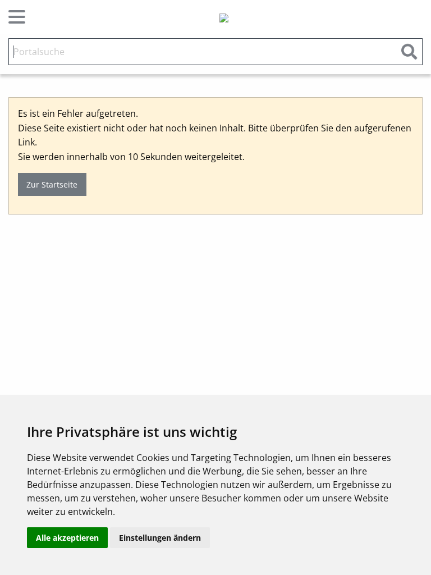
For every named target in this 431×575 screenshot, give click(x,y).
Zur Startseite (51, 184)
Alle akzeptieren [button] (67, 537)
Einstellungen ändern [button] (160, 537)
